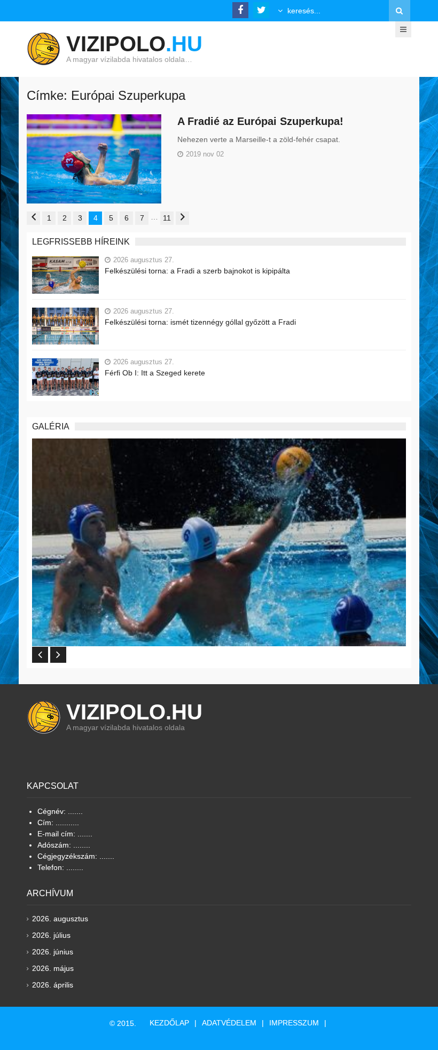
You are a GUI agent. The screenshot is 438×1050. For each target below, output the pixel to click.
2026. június (52, 951)
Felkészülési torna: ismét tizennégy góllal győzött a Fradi (200, 322)
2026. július (51, 935)
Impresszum (294, 1022)
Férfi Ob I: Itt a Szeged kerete (155, 373)
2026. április (52, 985)
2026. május (53, 968)
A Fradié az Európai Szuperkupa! (260, 121)
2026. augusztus (60, 918)
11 (167, 218)
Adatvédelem (229, 1022)
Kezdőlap (169, 1022)
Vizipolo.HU (134, 712)
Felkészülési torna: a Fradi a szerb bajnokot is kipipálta (197, 271)
